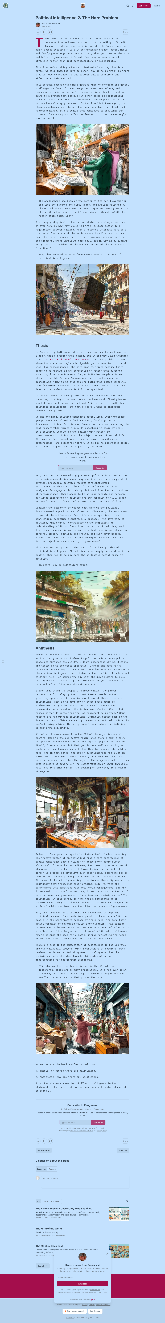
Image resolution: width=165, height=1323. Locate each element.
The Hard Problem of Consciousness (67, 359)
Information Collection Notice (81, 1292)
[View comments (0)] (44, 32)
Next (121, 1150)
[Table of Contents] (3, 661)
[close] (107, 1254)
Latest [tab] (45, 1201)
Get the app (95, 1311)
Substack (70, 1317)
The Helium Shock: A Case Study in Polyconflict (64, 1208)
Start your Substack (76, 1311)
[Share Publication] (133, 5)
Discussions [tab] (55, 1201)
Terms (92, 1304)
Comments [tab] (41, 1169)
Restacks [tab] (52, 1169)
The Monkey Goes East (49, 1246)
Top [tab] (38, 1201)
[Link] (32, 346)
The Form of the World (49, 1228)
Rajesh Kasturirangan (51, 23)
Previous (45, 1150)
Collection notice (103, 1304)
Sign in (157, 5)
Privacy (85, 1304)
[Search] (127, 5)
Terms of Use (95, 1290)
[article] (82, 1215)
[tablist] (47, 1169)
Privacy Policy (102, 1292)
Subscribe (143, 5)
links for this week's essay (47, 1232)
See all (41, 1266)
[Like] (38, 32)
